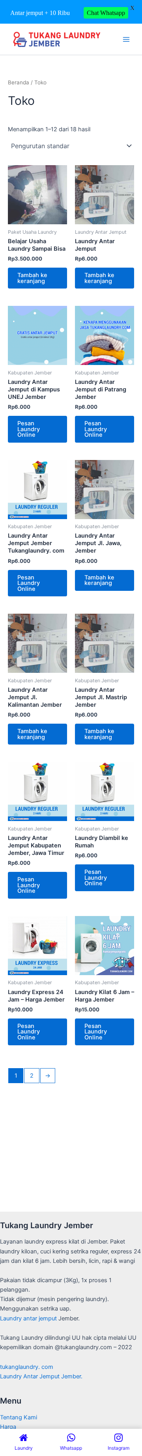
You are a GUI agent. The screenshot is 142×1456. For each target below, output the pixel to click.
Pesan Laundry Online (28, 429)
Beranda (18, 82)
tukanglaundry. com (26, 1366)
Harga (8, 1426)
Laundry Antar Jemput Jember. (41, 1376)
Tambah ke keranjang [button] (32, 278)
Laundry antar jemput (28, 1318)
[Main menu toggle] (126, 39)
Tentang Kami (18, 1417)
